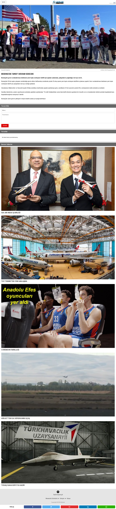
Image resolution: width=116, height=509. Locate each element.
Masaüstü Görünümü (52, 498)
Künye (68, 498)
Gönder (5, 125)
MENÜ (3, 2)
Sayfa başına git (58, 494)
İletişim (62, 498)
